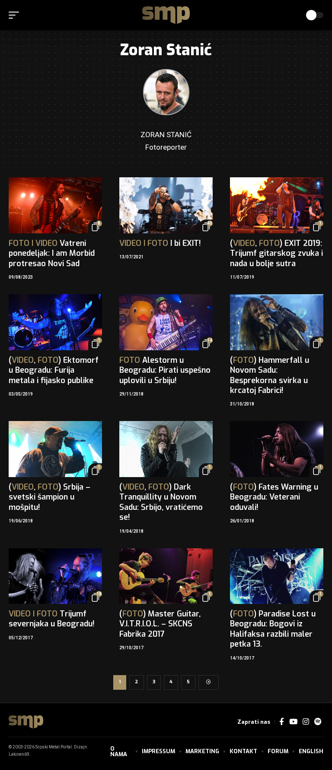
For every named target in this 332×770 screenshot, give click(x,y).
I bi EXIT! (160, 243)
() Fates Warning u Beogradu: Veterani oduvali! (274, 497)
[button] (16, 15)
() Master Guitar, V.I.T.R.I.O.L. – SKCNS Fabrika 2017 (160, 624)
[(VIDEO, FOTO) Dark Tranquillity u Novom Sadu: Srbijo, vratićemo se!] (166, 449)
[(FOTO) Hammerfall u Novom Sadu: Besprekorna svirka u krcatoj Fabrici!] (276, 322)
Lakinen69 (19, 754)
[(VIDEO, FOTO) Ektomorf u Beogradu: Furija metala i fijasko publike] (55, 322)
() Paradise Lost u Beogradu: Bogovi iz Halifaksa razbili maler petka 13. (273, 629)
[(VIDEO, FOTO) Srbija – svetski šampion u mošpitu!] (55, 449)
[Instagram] (305, 722)
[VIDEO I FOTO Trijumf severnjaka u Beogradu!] (55, 576)
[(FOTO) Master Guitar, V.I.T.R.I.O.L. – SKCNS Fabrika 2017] (166, 576)
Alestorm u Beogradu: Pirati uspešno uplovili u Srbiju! (165, 370)
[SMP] (166, 15)
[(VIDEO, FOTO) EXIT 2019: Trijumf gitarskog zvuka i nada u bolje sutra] (276, 205)
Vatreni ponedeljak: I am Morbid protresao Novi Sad (52, 253)
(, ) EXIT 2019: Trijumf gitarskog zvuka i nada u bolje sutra (276, 253)
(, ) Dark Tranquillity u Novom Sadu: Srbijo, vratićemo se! (161, 502)
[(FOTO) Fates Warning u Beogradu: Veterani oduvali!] (276, 449)
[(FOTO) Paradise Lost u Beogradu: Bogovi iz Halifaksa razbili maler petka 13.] (276, 576)
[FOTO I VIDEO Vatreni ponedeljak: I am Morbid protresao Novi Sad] (55, 205)
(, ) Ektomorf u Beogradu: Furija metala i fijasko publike (54, 370)
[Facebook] (281, 722)
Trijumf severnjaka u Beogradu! (52, 619)
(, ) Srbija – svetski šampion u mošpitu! (49, 497)
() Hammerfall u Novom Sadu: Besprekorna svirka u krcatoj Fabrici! (269, 375)
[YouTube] (293, 722)
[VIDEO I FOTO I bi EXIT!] (166, 205)
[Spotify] (317, 722)
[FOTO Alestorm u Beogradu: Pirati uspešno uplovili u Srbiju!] (166, 322)
